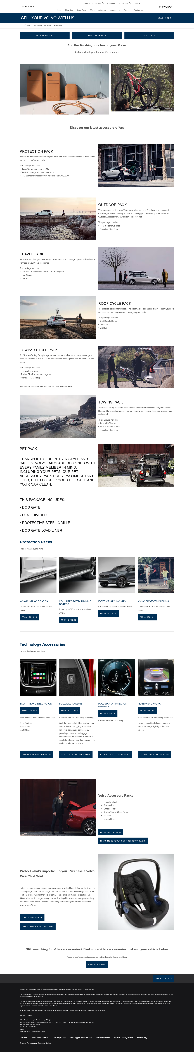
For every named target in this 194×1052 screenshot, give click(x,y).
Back (28, 25)
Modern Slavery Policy (123, 1038)
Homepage (47, 25)
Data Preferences (103, 1038)
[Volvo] (28, 6)
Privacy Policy (59, 1038)
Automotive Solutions (38, 1031)
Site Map (23, 1038)
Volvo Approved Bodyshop (81, 1038)
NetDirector (25, 1031)
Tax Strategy (142, 1038)
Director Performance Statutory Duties (35, 1043)
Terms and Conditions (40, 1038)
